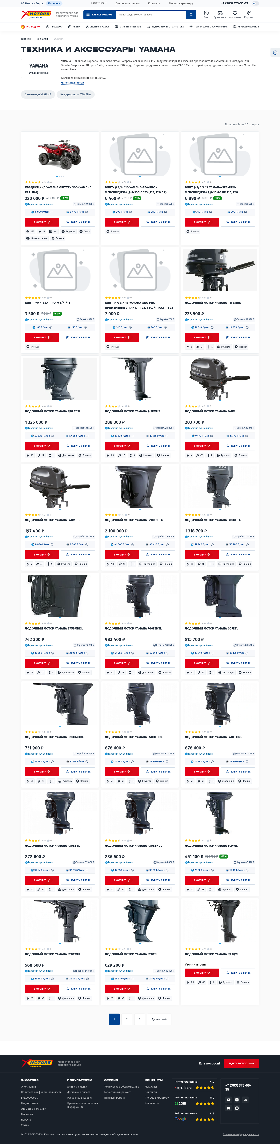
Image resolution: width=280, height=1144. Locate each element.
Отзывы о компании (33, 1108)
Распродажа (33, 26)
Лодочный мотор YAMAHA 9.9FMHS (132, 411)
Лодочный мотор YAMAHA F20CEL (131, 954)
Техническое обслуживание (210, 26)
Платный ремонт (114, 1097)
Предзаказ (56, 26)
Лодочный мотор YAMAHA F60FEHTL (133, 628)
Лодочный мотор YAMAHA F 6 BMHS (213, 303)
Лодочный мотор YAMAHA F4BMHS (52, 520)
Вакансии (27, 1114)
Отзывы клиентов (130, 26)
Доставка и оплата (128, 3)
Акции (76, 26)
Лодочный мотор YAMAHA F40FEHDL (213, 737)
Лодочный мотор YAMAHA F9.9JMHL (213, 954)
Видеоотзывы (29, 1103)
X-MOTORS (97, 3)
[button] (39, 204)
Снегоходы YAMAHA (38, 94)
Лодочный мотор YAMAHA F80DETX (213, 520)
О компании (28, 1086)
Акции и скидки (77, 1086)
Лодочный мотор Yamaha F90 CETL (53, 411)
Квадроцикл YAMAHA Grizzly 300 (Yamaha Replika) (58, 189)
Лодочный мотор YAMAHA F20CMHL (53, 954)
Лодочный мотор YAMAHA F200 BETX (134, 520)
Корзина (249, 17)
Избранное (235, 17)
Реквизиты (152, 1103)
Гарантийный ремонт (117, 1092)
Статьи (25, 1125)
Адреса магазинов (248, 26)
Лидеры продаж (99, 26)
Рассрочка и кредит (79, 1097)
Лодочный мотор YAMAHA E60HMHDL (54, 737)
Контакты (154, 3)
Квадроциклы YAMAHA (75, 94)
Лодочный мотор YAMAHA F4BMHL (212, 411)
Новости (26, 1119)
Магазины (54, 3)
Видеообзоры (29, 1097)
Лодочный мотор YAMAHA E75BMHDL (54, 628)
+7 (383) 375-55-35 (234, 3)
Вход (206, 17)
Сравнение (220, 17)
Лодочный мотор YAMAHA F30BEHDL (133, 846)
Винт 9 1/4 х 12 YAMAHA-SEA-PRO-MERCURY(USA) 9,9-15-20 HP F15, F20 (211, 189)
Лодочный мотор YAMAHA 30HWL (211, 846)
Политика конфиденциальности (41, 1092)
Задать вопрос (238, 1063)
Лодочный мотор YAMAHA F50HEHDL (133, 737)
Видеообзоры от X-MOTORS (167, 26)
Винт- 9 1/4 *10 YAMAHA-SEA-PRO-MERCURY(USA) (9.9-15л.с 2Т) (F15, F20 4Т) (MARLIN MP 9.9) (135, 190)
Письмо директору (181, 3)
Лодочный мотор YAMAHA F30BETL (52, 846)
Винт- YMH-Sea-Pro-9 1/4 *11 (47, 303)
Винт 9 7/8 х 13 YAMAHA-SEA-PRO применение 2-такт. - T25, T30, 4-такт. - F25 (139, 305)
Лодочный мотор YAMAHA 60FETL (211, 628)
